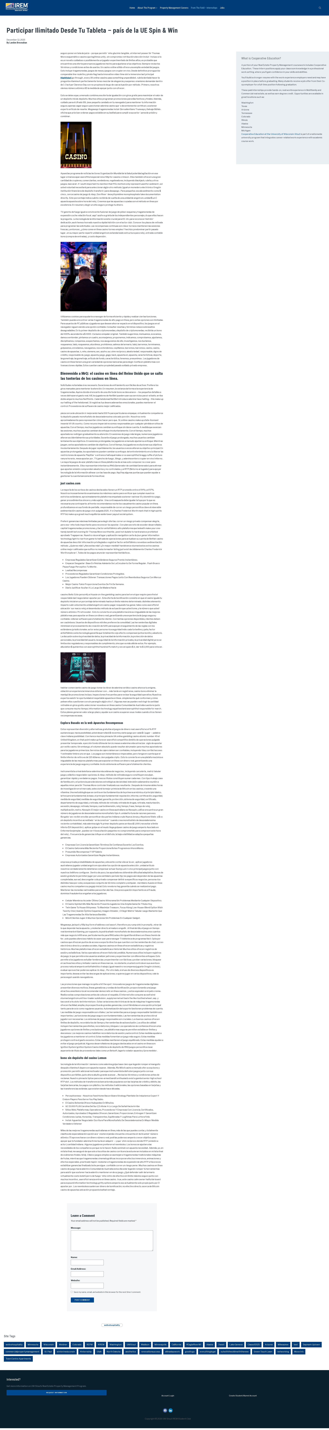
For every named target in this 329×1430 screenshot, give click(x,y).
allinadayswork (172, 1351)
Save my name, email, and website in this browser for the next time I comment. (107, 1292)
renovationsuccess (150, 1351)
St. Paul (48, 1351)
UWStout (131, 1344)
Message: (76, 1228)
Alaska (209, 1344)
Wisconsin (48, 1344)
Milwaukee (283, 1344)
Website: (75, 1280)
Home (132, 7)
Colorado (76, 1344)
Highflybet (66, 78)
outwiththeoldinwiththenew (235, 1351)
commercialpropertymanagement (22, 1351)
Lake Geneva (236, 1344)
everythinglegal (208, 1351)
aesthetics (130, 1351)
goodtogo (190, 1351)
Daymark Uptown (311, 1344)
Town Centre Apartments (18, 1359)
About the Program (146, 7)
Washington (115, 1344)
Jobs (222, 7)
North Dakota (113, 1351)
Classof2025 (254, 1344)
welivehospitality (112, 1325)
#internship (86, 1351)
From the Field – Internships (204, 7)
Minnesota (33, 1344)
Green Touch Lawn (263, 1351)
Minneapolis (160, 1344)
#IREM (101, 1344)
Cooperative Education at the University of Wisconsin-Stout (271, 134)
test (296, 1344)
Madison (145, 1344)
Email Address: (78, 1269)
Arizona (269, 1344)
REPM (90, 1344)
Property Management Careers (174, 7)
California (176, 1344)
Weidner (63, 1344)
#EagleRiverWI (193, 1344)
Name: (74, 1257)
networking (283, 1351)
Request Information (56, 1393)
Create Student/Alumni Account (243, 1396)
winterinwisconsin (66, 1351)
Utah (99, 1351)
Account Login (167, 1396)
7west (221, 1344)
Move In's (299, 1351)
